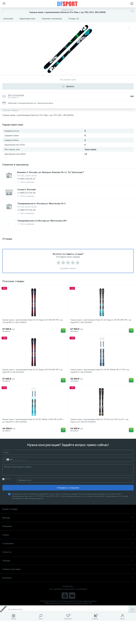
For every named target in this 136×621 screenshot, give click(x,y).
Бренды (6, 517)
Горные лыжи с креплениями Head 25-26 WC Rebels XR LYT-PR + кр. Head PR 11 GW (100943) (99, 370)
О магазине (8, 543)
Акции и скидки (10, 509)
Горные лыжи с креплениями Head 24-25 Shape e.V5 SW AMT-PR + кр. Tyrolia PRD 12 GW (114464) (32, 321)
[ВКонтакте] (72, 595)
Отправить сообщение (68, 487)
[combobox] (7, 459)
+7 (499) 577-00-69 (26, 193)
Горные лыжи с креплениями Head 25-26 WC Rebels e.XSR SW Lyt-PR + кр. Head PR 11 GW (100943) (32, 420)
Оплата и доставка (11, 569)
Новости (6, 552)
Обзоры (6, 560)
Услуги (5, 535)
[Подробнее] (63, 330)
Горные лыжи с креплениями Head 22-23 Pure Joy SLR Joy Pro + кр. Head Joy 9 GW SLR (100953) (99, 420)
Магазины (7, 526)
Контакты (7, 578)
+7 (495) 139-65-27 (26, 179)
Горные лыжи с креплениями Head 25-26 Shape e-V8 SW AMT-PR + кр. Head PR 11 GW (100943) (100, 321)
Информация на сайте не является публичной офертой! (68, 603)
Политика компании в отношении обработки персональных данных (68, 601)
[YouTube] (65, 595)
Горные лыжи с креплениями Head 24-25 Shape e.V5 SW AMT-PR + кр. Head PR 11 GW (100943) (32, 370)
